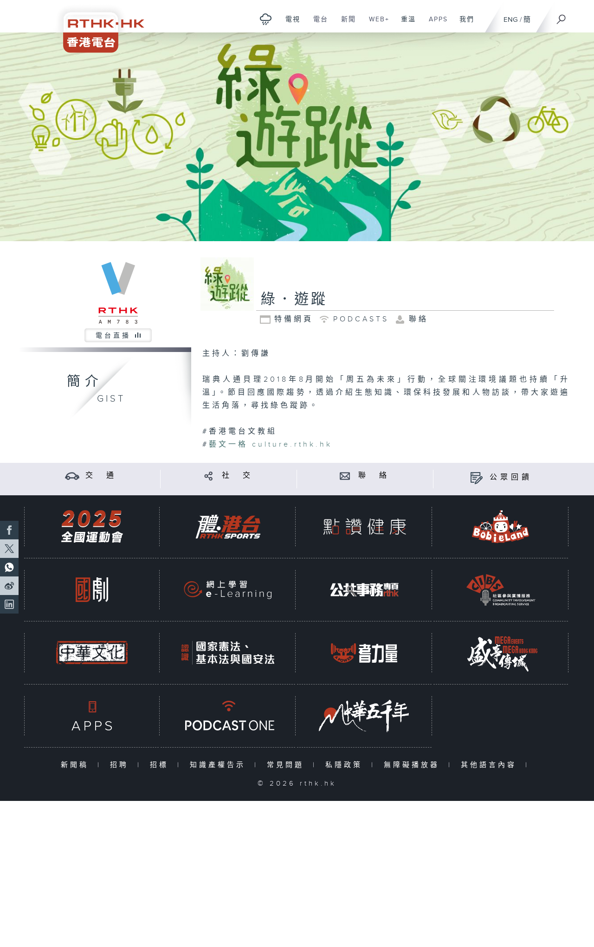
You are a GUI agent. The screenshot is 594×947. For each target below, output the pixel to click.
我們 (463, 24)
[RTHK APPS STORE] (92, 716)
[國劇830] (92, 589)
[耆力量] (364, 652)
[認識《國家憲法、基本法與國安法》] (228, 652)
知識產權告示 (220, 765)
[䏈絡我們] (345, 476)
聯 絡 (374, 475)
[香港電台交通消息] (72, 476)
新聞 (345, 24)
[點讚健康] (364, 526)
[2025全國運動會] (92, 526)
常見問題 (287, 765)
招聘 (121, 765)
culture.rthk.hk (270, 444)
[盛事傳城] (500, 652)
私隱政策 (346, 765)
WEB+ (375, 24)
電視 (289, 24)
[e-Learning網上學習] (228, 589)
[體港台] (228, 526)
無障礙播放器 (414, 765)
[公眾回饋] (476, 477)
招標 (161, 765)
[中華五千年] (364, 716)
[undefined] (266, 19)
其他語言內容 (491, 765)
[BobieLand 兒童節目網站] (500, 526)
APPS (435, 24)
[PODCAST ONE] (228, 716)
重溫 (405, 24)
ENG (511, 20)
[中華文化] (92, 652)
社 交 (237, 475)
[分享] (208, 476)
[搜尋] (561, 16)
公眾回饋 (511, 477)
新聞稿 (77, 765)
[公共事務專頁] (364, 589)
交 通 (101, 475)
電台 (317, 24)
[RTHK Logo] (97, 26)
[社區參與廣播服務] (500, 589)
